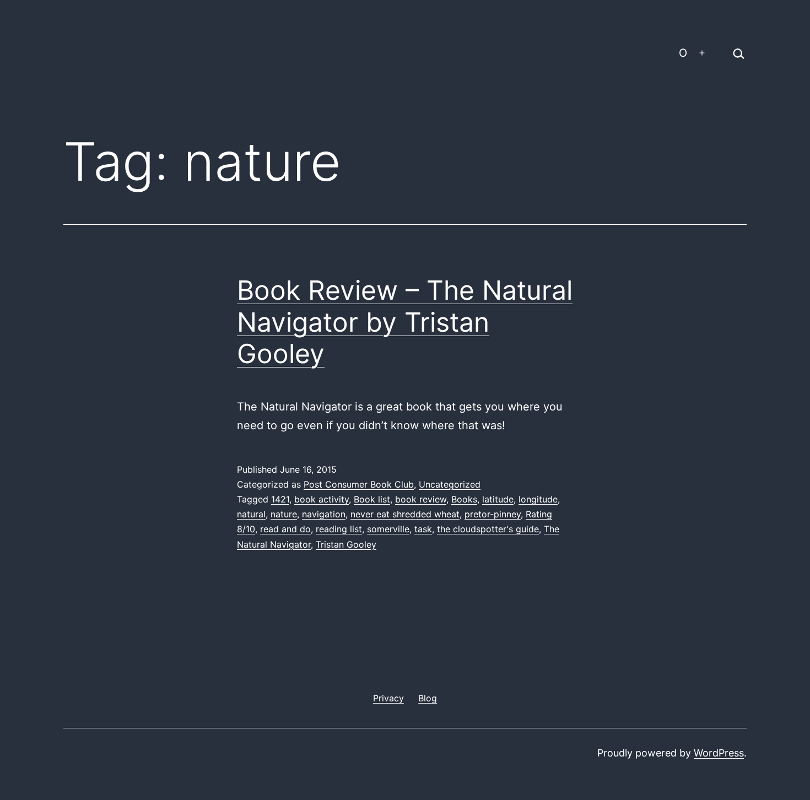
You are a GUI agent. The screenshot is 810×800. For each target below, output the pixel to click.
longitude (538, 499)
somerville (388, 528)
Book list (372, 499)
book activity (321, 499)
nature (284, 514)
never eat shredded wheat (405, 514)
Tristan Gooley (346, 544)
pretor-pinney (493, 514)
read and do (285, 528)
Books (464, 499)
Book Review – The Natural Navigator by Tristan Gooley (405, 322)
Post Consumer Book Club (359, 484)
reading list (339, 528)
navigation (323, 514)
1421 (280, 499)
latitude (498, 499)
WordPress (719, 753)
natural (251, 514)
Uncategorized (449, 484)
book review (420, 499)
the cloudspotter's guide (488, 528)
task (423, 528)
